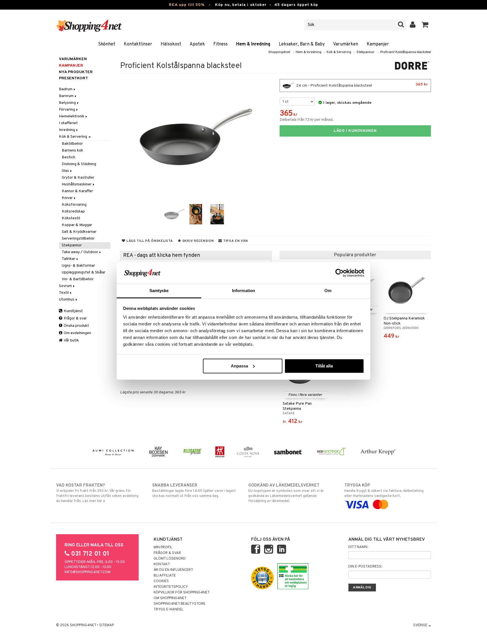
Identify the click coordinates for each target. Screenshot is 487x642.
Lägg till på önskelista (149, 241)
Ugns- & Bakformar (78, 265)
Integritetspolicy (171, 587)
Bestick (68, 157)
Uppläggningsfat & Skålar (83, 272)
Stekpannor (366, 52)
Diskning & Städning (79, 164)
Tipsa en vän (235, 241)
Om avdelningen (77, 333)
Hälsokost (171, 44)
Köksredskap (73, 211)
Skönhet (106, 44)
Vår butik (71, 340)
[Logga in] (413, 24)
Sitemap (106, 625)
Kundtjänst (73, 311)
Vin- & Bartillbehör (78, 279)
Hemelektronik (72, 116)
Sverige (420, 625)
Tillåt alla (324, 365)
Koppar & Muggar (77, 225)
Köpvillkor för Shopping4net (182, 592)
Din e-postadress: (365, 566)
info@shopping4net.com (87, 572)
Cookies (161, 581)
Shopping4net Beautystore (179, 604)
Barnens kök (72, 150)
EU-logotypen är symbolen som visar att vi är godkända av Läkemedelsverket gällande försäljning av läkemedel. (286, 493)
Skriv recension (197, 241)
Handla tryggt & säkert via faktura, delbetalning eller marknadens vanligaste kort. (384, 490)
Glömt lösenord (170, 558)
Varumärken (345, 44)
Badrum (66, 89)
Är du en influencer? (173, 570)
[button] (425, 24)
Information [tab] (243, 290)
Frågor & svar (75, 318)
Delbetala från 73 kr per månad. (307, 119)
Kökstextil (71, 218)
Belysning (68, 102)
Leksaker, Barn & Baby (302, 44)
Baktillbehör (72, 143)
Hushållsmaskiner (77, 184)
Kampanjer (378, 44)
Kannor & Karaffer (77, 191)
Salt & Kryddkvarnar (79, 231)
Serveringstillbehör (78, 238)
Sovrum (66, 286)
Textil (64, 292)
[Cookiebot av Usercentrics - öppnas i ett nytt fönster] (339, 273)
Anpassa (239, 365)
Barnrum (66, 96)
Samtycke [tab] (159, 290)
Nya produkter (76, 72)
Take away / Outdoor (80, 252)
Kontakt (162, 564)
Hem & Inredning (253, 44)
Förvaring (67, 109)
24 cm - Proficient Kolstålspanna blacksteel (361, 85)
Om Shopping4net (170, 598)
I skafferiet (68, 123)
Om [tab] (327, 290)
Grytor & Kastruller (78, 177)
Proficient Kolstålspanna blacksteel (405, 52)
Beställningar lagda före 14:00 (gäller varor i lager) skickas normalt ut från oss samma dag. (194, 490)
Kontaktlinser (138, 44)
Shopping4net (279, 52)
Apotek (197, 44)
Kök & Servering (339, 52)
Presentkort (73, 78)
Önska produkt (76, 325)
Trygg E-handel (168, 609)
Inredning (67, 130)
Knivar (68, 198)
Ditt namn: (358, 547)
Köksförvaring (74, 204)
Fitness (220, 44)
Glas (66, 170)
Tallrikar (69, 259)
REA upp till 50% (187, 5)
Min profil (163, 547)
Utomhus (67, 299)
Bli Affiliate (165, 575)
